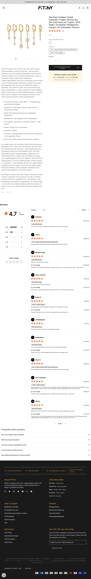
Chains (62, 492)
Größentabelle (9, 516)
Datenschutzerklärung (56, 510)
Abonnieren (57, 548)
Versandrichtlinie (54, 513)
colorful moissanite (46, 560)
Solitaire (56, 489)
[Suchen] (83, 8)
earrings (51, 558)
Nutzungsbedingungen (56, 516)
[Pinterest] (10, 192)
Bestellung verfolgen (11, 507)
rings (41, 558)
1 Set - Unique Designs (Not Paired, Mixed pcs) (63, 49)
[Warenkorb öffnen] (87, 8)
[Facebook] (5, 192)
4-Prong (58, 483)
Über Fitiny (8, 532)
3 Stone (64, 489)
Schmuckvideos (9, 539)
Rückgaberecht (54, 507)
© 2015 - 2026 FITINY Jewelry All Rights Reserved (17, 573)
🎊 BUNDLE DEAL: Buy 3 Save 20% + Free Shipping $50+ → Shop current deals (45, 2)
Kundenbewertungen (11, 536)
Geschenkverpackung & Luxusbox (15, 513)
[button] (14, 227)
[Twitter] (8, 192)
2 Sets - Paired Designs (56, 53)
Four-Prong (60, 486)
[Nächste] (36, 58)
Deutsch (28, 568)
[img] (55, 31)
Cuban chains (24, 560)
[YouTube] (22, 491)
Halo (62, 483)
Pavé (65, 486)
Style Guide (8, 542)
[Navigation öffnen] (4, 8)
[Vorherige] (12, 58)
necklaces (67, 558)
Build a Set (58, 496)
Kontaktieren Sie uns (11, 510)
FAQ (5, 523)
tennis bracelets (12, 560)
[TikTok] (27, 491)
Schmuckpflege (9, 519)
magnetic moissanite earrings (50, 562)
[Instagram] (14, 491)
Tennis (58, 492)
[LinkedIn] (31, 491)
